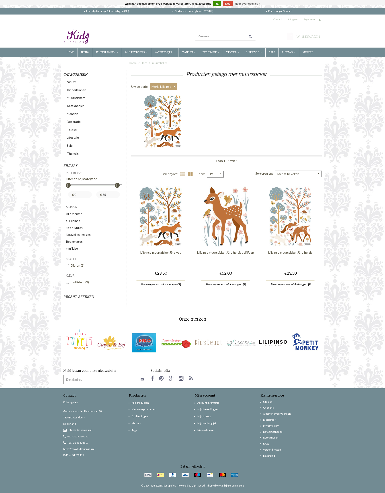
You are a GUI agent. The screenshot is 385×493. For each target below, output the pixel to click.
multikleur (80, 282)
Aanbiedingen (140, 416)
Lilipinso (74, 221)
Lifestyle (253, 52)
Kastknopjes (164, 52)
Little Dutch (74, 228)
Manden (187, 52)
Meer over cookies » (247, 3)
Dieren (77, 265)
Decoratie (210, 52)
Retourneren (271, 437)
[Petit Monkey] (306, 343)
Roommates (74, 241)
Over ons (268, 407)
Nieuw (85, 52)
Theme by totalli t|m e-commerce (225, 485)
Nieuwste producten (144, 409)
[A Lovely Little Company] (79, 339)
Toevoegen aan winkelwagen (159, 284)
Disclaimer (269, 419)
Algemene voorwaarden (277, 413)
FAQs (266, 443)
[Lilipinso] (273, 343)
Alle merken (74, 214)
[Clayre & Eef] (112, 343)
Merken (308, 52)
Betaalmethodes (273, 431)
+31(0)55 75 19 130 (77, 436)
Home (70, 52)
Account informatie (208, 402)
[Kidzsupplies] (126, 37)
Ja (217, 3)
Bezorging (269, 455)
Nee (227, 3)
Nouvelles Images (78, 234)
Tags (144, 63)
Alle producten (140, 402)
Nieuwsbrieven (206, 430)
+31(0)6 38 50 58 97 (77, 442)
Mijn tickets (204, 416)
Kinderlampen (106, 52)
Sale (272, 52)
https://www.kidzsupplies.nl (78, 448)
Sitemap (267, 401)
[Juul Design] (176, 343)
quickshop (161, 237)
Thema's (287, 52)
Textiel (231, 52)
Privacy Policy (271, 425)
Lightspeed (198, 485)
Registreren (309, 19)
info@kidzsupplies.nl (80, 429)
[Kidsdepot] (209, 343)
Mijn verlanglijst (206, 423)
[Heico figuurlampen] (144, 343)
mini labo (72, 248)
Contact (277, 19)
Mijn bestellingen (207, 409)
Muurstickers (135, 52)
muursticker (159, 63)
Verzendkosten (272, 449)
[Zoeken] (250, 36)
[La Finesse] (241, 343)
